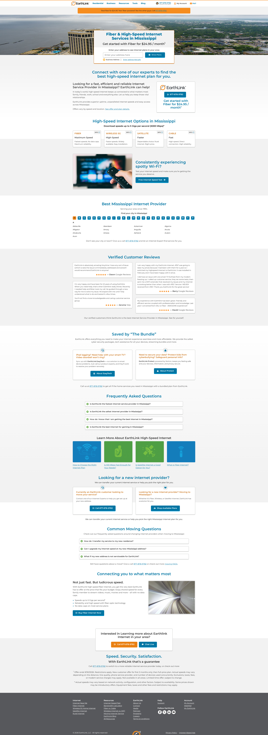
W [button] (183, 218)
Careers (136, 716)
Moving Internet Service (114, 714)
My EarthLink (189, 708)
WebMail (187, 706)
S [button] (163, 218)
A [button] (74, 218)
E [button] (94, 218)
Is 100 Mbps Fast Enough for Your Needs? (117, 466)
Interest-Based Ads (187, 733)
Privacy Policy (171, 733)
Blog (143, 3)
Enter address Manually (132, 60)
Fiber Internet (78, 706)
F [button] (99, 218)
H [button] (109, 218)
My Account (189, 703)
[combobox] (123, 55)
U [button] (173, 218)
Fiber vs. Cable (110, 708)
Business (111, 3)
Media (135, 708)
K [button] (123, 218)
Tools (135, 3)
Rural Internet (78, 714)
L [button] (128, 218)
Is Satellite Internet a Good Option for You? (148, 466)
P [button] (148, 218)
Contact (136, 706)
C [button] (84, 218)
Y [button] (187, 218)
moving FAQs (171, 564)
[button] (84, 707)
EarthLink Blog (110, 716)
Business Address (112, 60)
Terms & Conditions (141, 719)
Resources (124, 3)
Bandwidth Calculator (113, 706)
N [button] (138, 218)
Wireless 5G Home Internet (84, 708)
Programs (137, 714)
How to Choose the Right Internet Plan (84, 466)
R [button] (158, 218)
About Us (137, 703)
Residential (98, 3)
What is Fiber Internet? (178, 465)
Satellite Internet (80, 711)
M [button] (134, 218)
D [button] (89, 218)
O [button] (143, 218)
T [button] (168, 218)
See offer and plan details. (117, 109)
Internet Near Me (80, 703)
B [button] (79, 218)
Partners (136, 711)
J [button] (118, 218)
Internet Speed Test (112, 703)
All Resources (109, 719)
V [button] (178, 218)
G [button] (104, 218)
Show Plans (156, 55)
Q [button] (153, 218)
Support (161, 703)
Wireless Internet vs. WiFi (114, 711)
